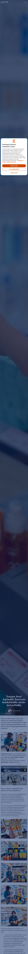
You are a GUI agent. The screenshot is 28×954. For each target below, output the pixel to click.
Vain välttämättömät (14, 169)
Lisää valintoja (13, 172)
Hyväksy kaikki (14, 165)
